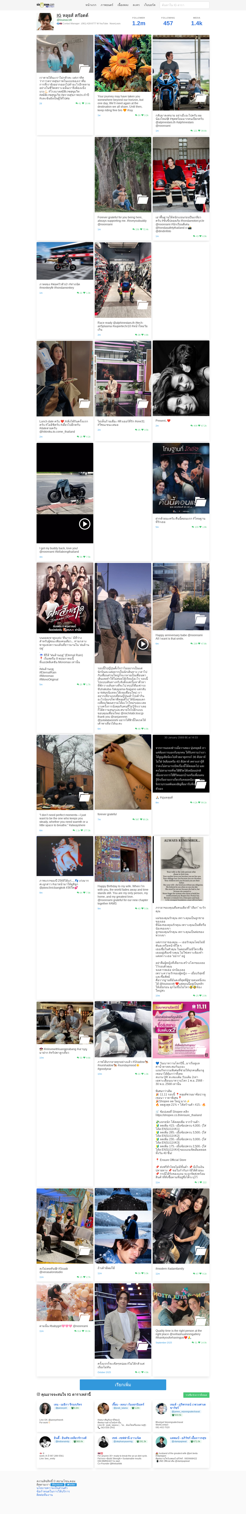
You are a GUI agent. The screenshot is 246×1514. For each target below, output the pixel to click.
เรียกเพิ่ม (123, 1384)
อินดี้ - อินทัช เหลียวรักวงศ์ (70, 1437)
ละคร (136, 4)
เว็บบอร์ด (149, 4)
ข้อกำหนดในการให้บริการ (53, 1491)
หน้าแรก (91, 4)
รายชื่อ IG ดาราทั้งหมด (196, 1395)
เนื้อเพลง (123, 4)
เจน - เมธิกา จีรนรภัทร (68, 1404)
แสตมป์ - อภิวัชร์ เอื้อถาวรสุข (188, 1437)
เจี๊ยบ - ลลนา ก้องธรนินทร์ (128, 1404)
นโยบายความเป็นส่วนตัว (52, 1488)
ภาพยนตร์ (107, 4)
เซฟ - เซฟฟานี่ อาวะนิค (126, 1437)
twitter (72, 1484)
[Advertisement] (65, 159)
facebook (58, 1484)
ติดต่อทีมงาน (45, 1494)
